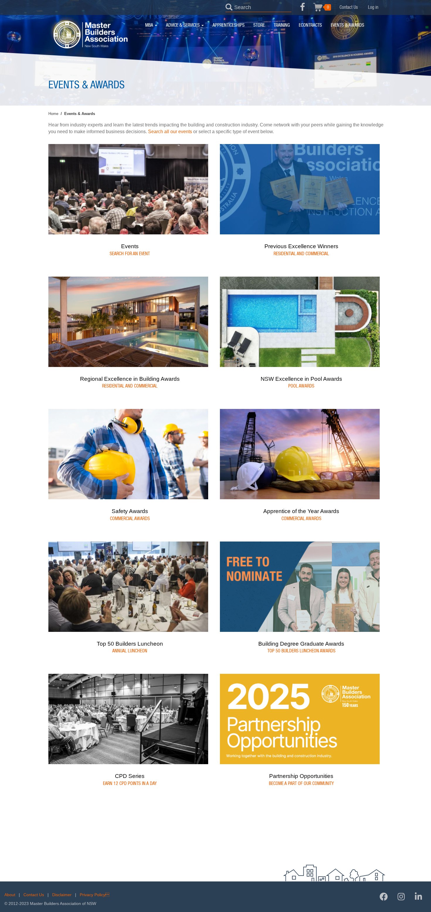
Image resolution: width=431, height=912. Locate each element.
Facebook (302, 10)
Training (282, 25)
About (9, 894)
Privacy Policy (94, 894)
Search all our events (170, 131)
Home (53, 113)
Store (259, 25)
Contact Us (349, 7)
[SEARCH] (229, 6)
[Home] (90, 34)
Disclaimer (62, 894)
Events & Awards (347, 25)
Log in (373, 7)
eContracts (310, 25)
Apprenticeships (229, 25)
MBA (149, 25)
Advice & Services (183, 25)
